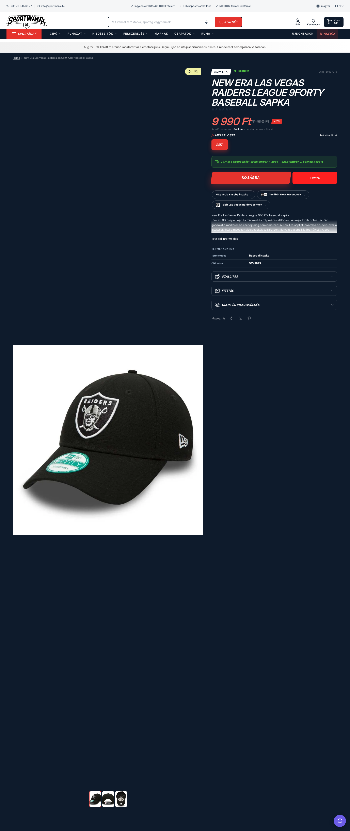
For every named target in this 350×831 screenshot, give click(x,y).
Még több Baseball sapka (232, 194)
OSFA (220, 145)
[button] (330, 6)
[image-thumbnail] (95, 799)
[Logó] (26, 22)
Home (16, 57)
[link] (161, 34)
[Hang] (206, 22)
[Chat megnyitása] (340, 821)
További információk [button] (224, 239)
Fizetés (315, 178)
